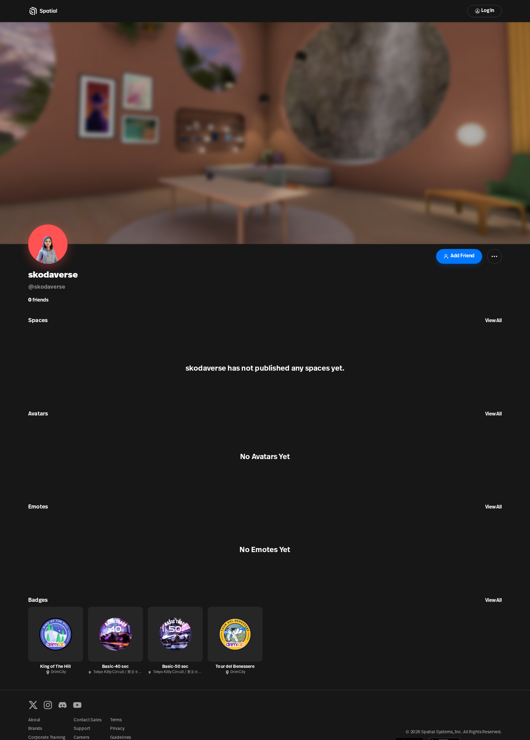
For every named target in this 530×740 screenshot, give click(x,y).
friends (38, 300)
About (34, 720)
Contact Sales (87, 720)
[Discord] (62, 705)
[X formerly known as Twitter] (33, 705)
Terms (116, 720)
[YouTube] (77, 705)
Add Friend (462, 256)
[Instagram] (48, 705)
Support (82, 728)
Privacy (117, 728)
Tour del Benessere (235, 666)
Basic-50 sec (175, 666)
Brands (35, 728)
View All (493, 320)
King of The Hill (55, 666)
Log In (487, 10)
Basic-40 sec (115, 666)
